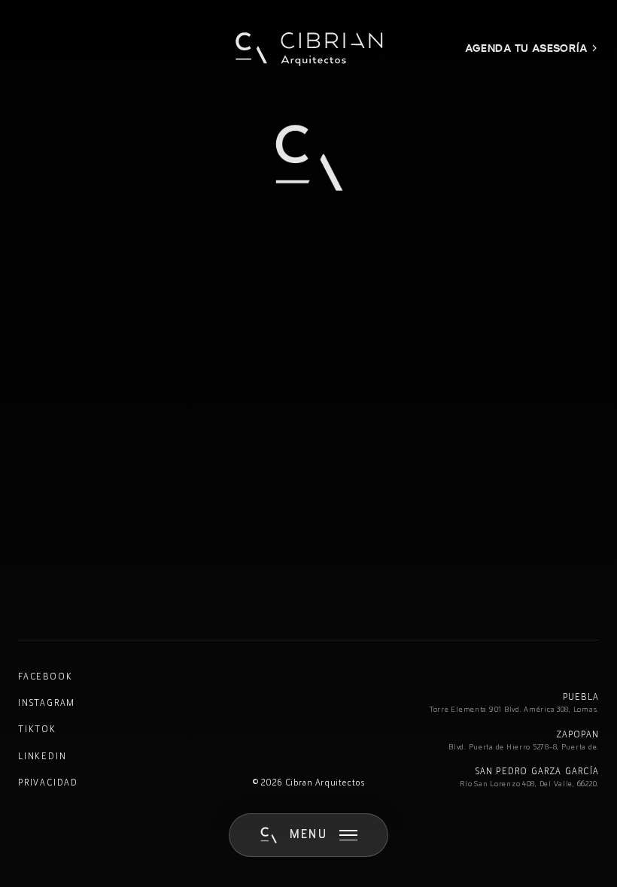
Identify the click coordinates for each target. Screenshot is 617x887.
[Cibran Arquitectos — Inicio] (308, 48)
